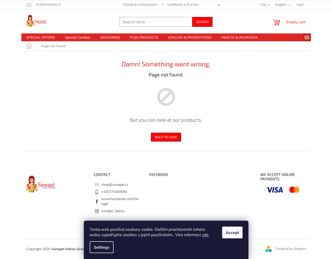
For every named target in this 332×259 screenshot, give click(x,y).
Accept (232, 232)
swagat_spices (113, 211)
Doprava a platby (183, 5)
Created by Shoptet (290, 248)
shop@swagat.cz (114, 184)
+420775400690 (114, 191)
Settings (101, 247)
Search (202, 22)
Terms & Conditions (140, 5)
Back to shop (166, 137)
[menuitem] (40, 37)
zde (205, 234)
